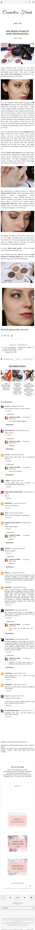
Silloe (7, 696)
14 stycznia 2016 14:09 (17, 454)
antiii (7, 513)
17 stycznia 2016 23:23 (19, 684)
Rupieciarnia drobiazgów (14, 492)
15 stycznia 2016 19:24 (19, 587)
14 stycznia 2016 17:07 (17, 480)
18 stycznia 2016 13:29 (17, 696)
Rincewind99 (9, 610)
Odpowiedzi (10, 414)
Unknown (8, 503)
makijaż (18, 359)
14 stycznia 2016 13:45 (21, 430)
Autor (7, 454)
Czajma (7, 480)
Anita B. (7, 573)
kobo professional (8, 359)
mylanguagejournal (12, 710)
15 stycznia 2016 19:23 (17, 573)
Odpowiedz (8, 411)
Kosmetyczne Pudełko (13, 522)
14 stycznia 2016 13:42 (17, 406)
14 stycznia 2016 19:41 (19, 503)
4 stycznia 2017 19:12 (26, 710)
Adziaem (7, 548)
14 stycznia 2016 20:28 (16, 513)
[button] (17, 23)
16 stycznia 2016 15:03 (19, 673)
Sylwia (7, 406)
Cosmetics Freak (14, 417)
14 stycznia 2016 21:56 (18, 548)
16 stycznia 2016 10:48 (21, 639)
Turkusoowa (9, 639)
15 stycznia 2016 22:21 (21, 610)
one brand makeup (28, 359)
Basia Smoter (9, 430)
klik (20, 152)
